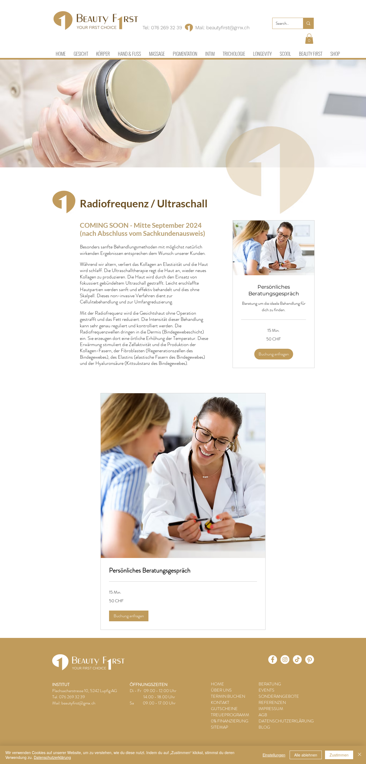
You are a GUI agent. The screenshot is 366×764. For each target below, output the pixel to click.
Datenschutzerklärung (52, 757)
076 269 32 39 (166, 27)
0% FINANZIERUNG (229, 721)
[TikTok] (297, 659)
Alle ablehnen (305, 755)
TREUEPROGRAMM (230, 715)
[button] (309, 39)
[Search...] (308, 23)
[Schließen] (359, 755)
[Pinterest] (309, 659)
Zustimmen (339, 755)
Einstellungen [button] (274, 755)
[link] (273, 290)
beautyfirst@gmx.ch (227, 27)
